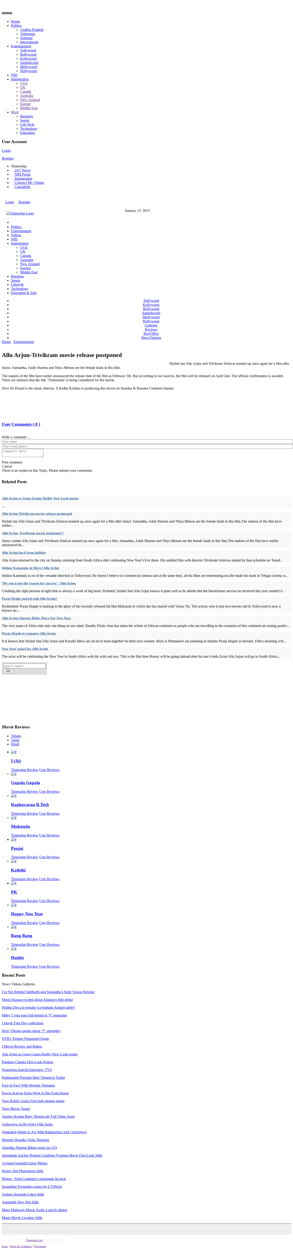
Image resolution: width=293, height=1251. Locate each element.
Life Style (27, 124)
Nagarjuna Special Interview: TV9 (27, 1070)
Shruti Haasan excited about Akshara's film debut (37, 1000)
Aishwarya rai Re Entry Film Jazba (27, 1124)
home (5, 1246)
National (26, 38)
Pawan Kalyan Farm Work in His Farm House (35, 1093)
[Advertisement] (85, 347)
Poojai (17, 848)
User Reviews (49, 770)
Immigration (20, 79)
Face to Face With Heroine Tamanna (28, 1085)
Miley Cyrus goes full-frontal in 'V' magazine (34, 1015)
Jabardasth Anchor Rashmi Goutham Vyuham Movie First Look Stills (52, 1155)
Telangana (27, 34)
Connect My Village (29, 183)
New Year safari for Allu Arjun (25, 649)
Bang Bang (21, 935)
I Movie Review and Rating (22, 1046)
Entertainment (21, 46)
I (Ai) (16, 760)
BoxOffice (151, 333)
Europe (25, 104)
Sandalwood (29, 63)
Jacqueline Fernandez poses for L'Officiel (32, 1186)
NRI (14, 75)
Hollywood (28, 71)
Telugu (16, 736)
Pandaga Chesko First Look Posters (27, 1062)
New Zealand (30, 100)
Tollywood (28, 50)
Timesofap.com (34, 1240)
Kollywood (28, 58)
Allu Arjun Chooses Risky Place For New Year (36, 618)
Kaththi (18, 870)
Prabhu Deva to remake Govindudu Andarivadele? (38, 1007)
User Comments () (21, 424)
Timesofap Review (24, 770)
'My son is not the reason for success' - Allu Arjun (39, 583)
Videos (16, 235)
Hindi (15, 744)
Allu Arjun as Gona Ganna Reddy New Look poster (40, 498)
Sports (24, 120)
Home (15, 21)
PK (14, 892)
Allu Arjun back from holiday (24, 552)
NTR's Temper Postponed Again (25, 1039)
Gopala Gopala (25, 782)
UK (23, 87)
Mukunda (20, 826)
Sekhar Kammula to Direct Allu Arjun (30, 568)
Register (8, 158)
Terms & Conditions (21, 1246)
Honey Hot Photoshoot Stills (22, 1171)
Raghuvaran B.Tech (30, 804)
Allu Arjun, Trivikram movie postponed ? (33, 533)
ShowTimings (151, 338)
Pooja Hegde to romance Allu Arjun (29, 633)
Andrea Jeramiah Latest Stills (23, 1194)
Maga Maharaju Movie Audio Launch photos (34, 1210)
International (29, 42)
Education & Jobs (24, 293)
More (15, 112)
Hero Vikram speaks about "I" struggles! (31, 1031)
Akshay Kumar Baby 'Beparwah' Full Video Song (38, 1116)
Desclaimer (40, 1246)
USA (24, 83)
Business (26, 116)
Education (27, 133)
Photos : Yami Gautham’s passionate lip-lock (34, 1179)
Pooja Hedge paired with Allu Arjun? (29, 598)
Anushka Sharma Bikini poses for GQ (29, 1148)
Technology (28, 129)
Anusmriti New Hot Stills (20, 1202)
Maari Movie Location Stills (22, 1218)
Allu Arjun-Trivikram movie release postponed (37, 513)
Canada (25, 91)
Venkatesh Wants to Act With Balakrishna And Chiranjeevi (44, 1132)
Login (6, 151)
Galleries (151, 325)
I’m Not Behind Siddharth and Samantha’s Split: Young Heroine (48, 992)
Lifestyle (17, 284)
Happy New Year (27, 913)
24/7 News (22, 170)
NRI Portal (22, 174)
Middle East (29, 108)
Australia (26, 96)
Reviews (151, 329)
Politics (16, 25)
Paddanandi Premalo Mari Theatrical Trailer (33, 1077)
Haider (17, 957)
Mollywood (28, 67)
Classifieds (22, 187)
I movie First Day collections (22, 1023)
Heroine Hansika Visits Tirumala (25, 1140)
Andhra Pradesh (31, 30)
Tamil (15, 740)
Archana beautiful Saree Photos (24, 1163)
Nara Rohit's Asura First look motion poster (33, 1101)
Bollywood (28, 54)
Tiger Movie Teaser (16, 1109)
